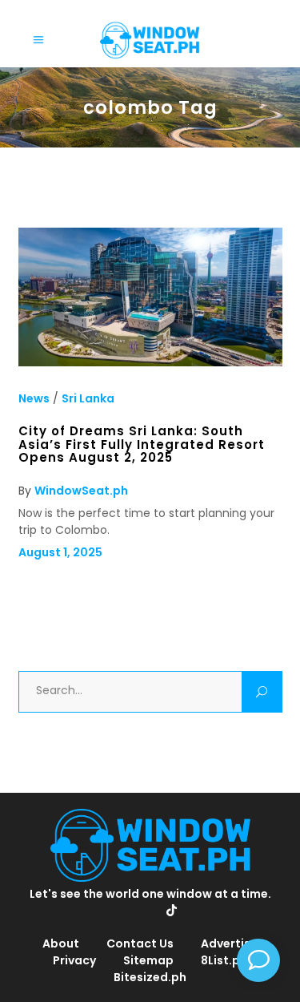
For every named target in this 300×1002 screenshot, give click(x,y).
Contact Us (140, 943)
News (34, 398)
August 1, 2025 (60, 552)
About (60, 943)
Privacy (74, 960)
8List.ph (224, 960)
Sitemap (148, 960)
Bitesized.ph (150, 977)
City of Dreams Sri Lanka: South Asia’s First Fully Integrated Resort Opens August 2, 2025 (141, 444)
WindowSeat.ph (81, 491)
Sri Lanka (88, 398)
